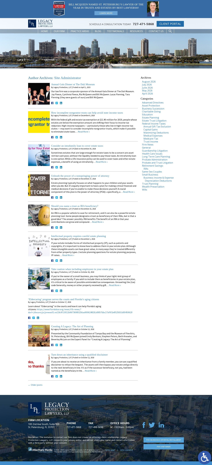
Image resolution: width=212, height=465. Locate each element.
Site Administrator (67, 78)
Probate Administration (154, 159)
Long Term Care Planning (156, 156)
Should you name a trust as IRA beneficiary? (74, 206)
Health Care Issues (152, 153)
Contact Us (156, 31)
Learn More (106, 13)
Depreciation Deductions (158, 180)
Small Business (150, 174)
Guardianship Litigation (155, 150)
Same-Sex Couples (152, 171)
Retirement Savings (152, 165)
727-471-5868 (143, 24)
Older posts (35, 384)
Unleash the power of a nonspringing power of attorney (80, 175)
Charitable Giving (151, 111)
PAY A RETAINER (163, 446)
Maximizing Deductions (156, 132)
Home (44, 31)
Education (147, 114)
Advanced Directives (153, 102)
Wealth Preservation (153, 186)
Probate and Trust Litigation (157, 162)
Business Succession (153, 108)
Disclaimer (126, 450)
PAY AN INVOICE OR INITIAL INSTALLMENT (163, 440)
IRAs (145, 168)
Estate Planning (150, 117)
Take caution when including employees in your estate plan (82, 269)
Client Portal (170, 24)
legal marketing (76, 452)
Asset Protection (151, 105)
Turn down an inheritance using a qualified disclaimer (79, 354)
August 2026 (149, 81)
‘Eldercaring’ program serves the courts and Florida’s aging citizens (63, 299)
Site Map (110, 450)
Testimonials (115, 31)
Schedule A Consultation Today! (110, 24)
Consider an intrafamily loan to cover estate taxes (77, 145)
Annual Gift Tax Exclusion (157, 126)
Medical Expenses (153, 135)
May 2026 (147, 90)
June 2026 (147, 87)
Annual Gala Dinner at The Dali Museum (73, 84)
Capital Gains (150, 129)
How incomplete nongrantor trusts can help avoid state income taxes (87, 112)
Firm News (147, 144)
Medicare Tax (150, 138)
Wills (144, 189)
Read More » (84, 131)
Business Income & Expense (158, 177)
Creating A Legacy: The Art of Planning (72, 326)
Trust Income (150, 141)
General (146, 147)
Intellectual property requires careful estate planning (78, 236)
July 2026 (147, 84)
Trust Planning (150, 183)
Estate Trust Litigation (154, 120)
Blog (98, 31)
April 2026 (147, 93)
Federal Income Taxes (154, 123)
